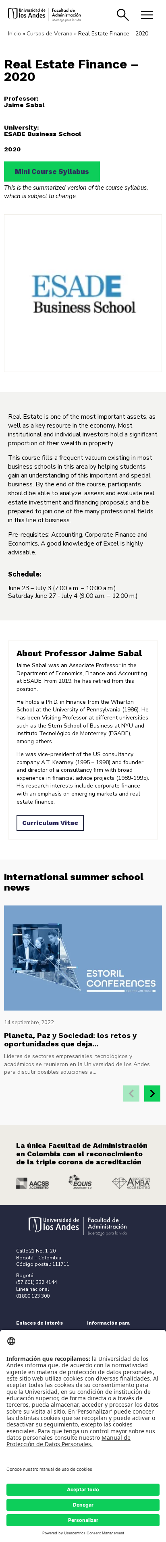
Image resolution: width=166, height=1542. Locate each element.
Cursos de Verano (50, 33)
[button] (152, 1093)
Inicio (14, 33)
